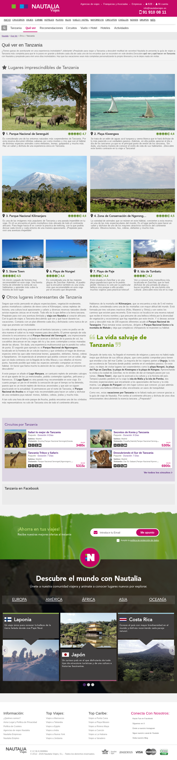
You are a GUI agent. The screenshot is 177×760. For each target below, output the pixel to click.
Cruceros (18, 20)
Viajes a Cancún (96, 730)
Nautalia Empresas (12, 734)
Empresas (137, 4)
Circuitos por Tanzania (21, 424)
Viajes (29, 20)
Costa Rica (140, 619)
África (88, 600)
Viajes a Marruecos (55, 718)
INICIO (7, 20)
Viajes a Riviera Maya (98, 726)
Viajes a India (52, 730)
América (54, 600)
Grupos (144, 20)
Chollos (123, 20)
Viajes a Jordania (54, 738)
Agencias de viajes (90, 4)
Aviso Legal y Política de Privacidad (20, 722)
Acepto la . (140, 540)
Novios (134, 20)
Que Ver (14, 36)
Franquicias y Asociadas (115, 4)
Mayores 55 (97, 20)
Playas (59, 20)
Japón (78, 655)
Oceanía (157, 600)
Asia (123, 600)
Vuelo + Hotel (81, 20)
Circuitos (111, 20)
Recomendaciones (51, 28)
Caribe (39, 20)
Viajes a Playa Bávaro (98, 722)
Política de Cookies (12, 726)
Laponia (22, 619)
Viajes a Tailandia (54, 722)
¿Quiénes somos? (12, 718)
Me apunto (147, 532)
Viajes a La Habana (97, 734)
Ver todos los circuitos (157, 472)
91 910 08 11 (154, 12)
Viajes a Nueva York (55, 734)
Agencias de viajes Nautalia (16, 730)
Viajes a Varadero (96, 738)
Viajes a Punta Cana (98, 718)
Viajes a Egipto (53, 726)
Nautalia (5, 36)
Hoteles (49, 20)
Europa (19, 600)
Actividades (121, 28)
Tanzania (30, 36)
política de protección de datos (144, 540)
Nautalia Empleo (11, 738)
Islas (68, 20)
